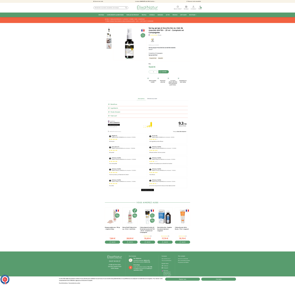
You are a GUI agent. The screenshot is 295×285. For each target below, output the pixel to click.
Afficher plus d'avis (147, 190)
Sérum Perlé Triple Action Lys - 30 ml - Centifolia (129, 228)
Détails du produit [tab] (152, 98)
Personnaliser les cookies (74, 283)
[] (126, 7)
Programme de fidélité (183, 262)
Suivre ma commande (183, 258)
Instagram (165, 267)
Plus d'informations (63, 283)
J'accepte (219, 279)
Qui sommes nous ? (166, 258)
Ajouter (163, 71)
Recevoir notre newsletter (194, 1)
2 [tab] (128, 58)
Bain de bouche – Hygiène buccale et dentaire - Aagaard (164, 229)
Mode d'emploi (115, 112)
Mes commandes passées (184, 260)
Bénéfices (114, 104)
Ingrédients (114, 108)
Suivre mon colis (99, 1)
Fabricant (114, 116)
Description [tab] (141, 98)
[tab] (147, 104)
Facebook (165, 265)
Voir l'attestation (114, 124)
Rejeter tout (182, 279)
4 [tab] (131, 58)
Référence (151, 45)
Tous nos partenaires (166, 260)
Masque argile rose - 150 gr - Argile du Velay (112, 228)
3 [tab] (130, 58)
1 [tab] (127, 58)
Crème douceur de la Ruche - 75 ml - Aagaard (182, 228)
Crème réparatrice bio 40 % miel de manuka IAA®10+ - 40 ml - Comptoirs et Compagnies (147, 230)
